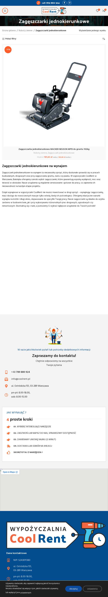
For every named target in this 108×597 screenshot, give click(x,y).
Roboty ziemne (25, 30)
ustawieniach (25, 592)
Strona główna (9, 30)
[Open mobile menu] (5, 11)
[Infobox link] (48, 3)
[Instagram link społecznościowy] (70, 3)
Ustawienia (92, 588)
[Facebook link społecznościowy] (64, 3)
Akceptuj (73, 588)
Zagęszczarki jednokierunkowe (61, 153)
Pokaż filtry (10, 39)
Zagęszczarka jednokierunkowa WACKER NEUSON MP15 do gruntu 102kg (54, 149)
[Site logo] (54, 10)
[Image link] (56, 535)
